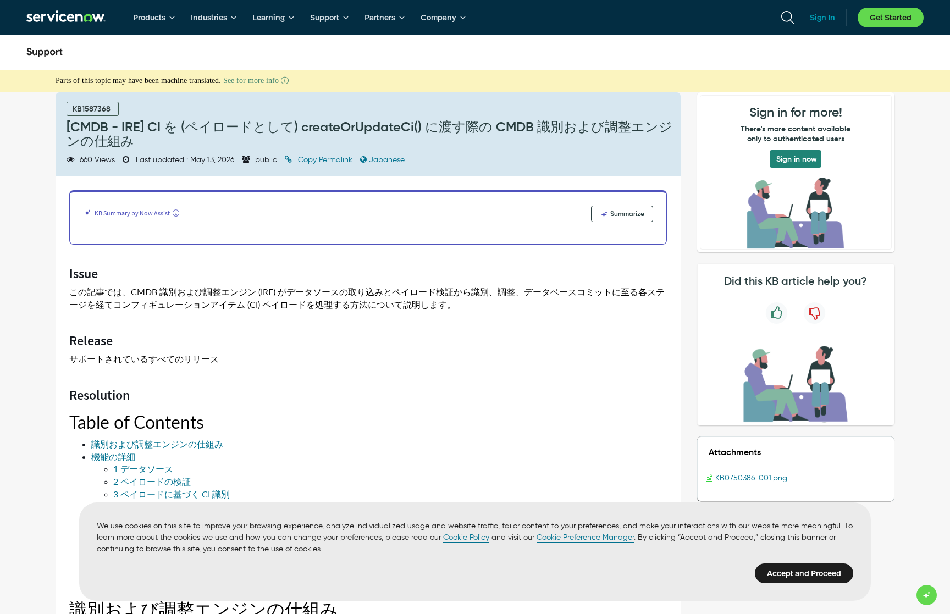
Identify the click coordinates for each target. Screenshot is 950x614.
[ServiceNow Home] (66, 17)
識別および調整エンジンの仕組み (157, 444)
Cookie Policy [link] (466, 537)
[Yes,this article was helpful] (776, 313)
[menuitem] (154, 17)
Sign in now (796, 159)
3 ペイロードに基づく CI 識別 (171, 494)
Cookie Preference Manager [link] (585, 537)
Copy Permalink (325, 159)
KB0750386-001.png (751, 478)
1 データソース (143, 469)
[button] (796, 478)
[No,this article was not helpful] (814, 313)
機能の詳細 (113, 457)
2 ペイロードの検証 (152, 481)
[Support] (44, 52)
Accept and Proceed (804, 573)
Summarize (626, 213)
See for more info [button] (252, 80)
